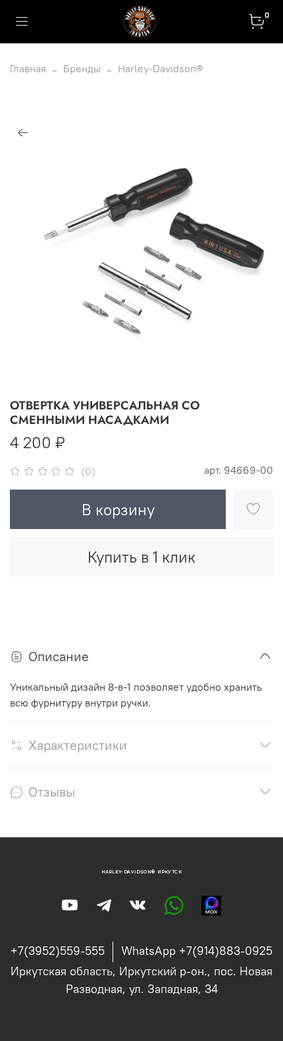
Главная (28, 68)
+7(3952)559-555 (58, 950)
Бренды (82, 68)
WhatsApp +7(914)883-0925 (196, 950)
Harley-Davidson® (160, 68)
